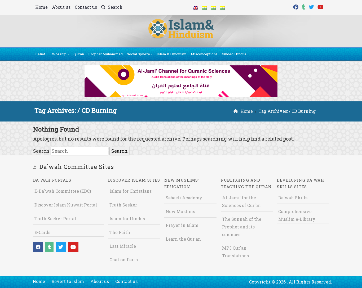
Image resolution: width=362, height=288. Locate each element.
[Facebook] (296, 6)
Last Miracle (122, 246)
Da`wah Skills (292, 197)
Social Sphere (138, 54)
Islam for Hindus (127, 218)
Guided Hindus (234, 54)
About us (61, 7)
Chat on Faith (123, 259)
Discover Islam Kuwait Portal (65, 205)
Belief (40, 54)
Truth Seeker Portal (55, 218)
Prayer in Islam (182, 225)
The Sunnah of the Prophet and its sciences (241, 226)
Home (41, 7)
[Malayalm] (204, 7)
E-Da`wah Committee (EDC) (62, 191)
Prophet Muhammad (105, 54)
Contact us (86, 7)
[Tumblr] (304, 6)
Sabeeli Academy (184, 197)
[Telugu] (213, 7)
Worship (59, 54)
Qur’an (78, 54)
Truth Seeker (123, 205)
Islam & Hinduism (172, 54)
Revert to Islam (67, 281)
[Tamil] (222, 7)
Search (114, 7)
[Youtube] (321, 6)
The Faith (119, 232)
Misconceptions (204, 54)
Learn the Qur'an (183, 239)
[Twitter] (312, 6)
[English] (195, 7)
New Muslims (180, 211)
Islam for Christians (130, 191)
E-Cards (42, 232)
